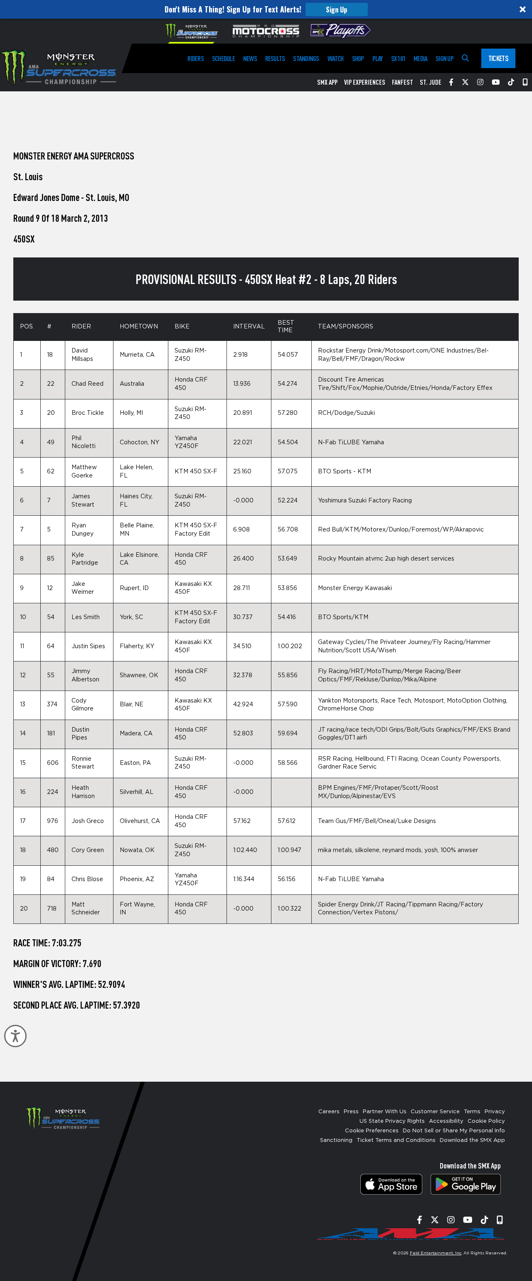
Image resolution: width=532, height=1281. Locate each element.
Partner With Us (384, 1111)
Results (275, 58)
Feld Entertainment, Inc (435, 1253)
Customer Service (435, 1111)
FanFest (402, 82)
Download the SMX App (472, 1140)
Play (377, 58)
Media (420, 58)
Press (351, 1111)
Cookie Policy (486, 1121)
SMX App (327, 82)
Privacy (495, 1111)
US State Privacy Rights (392, 1121)
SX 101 (398, 58)
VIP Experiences (364, 82)
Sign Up (336, 10)
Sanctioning (336, 1140)
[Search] (465, 58)
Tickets (498, 58)
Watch (336, 58)
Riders (195, 58)
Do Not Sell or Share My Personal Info (454, 1131)
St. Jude (430, 82)
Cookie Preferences (372, 1131)
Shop (358, 58)
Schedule (223, 58)
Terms (472, 1111)
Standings (306, 58)
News (250, 58)
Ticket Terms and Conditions (396, 1140)
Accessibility (446, 1121)
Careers (329, 1111)
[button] (266, 9)
